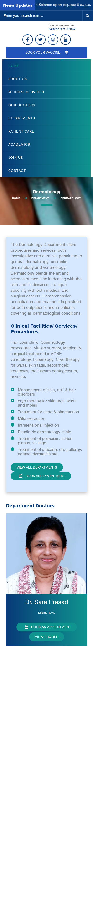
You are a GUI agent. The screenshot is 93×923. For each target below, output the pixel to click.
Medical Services (26, 92)
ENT (14, 800)
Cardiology (19, 707)
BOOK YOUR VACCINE (43, 52)
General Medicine (24, 732)
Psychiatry (18, 775)
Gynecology (20, 750)
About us (17, 79)
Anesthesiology (22, 701)
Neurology (18, 744)
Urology (16, 781)
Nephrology (19, 794)
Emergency (19, 725)
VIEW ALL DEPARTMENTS (37, 467)
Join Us (15, 157)
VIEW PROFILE (46, 637)
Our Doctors (21, 105)
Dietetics (17, 812)
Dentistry (17, 713)
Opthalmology (21, 756)
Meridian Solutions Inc (46, 915)
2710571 (72, 29)
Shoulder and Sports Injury (31, 824)
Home (13, 66)
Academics (19, 144)
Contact (17, 171)
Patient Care (21, 131)
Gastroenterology (24, 818)
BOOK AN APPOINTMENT (45, 476)
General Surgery (23, 738)
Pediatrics (18, 769)
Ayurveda (18, 806)
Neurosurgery (21, 787)
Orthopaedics (21, 763)
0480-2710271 (57, 29)
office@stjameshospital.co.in (37, 885)
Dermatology (20, 719)
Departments (21, 118)
